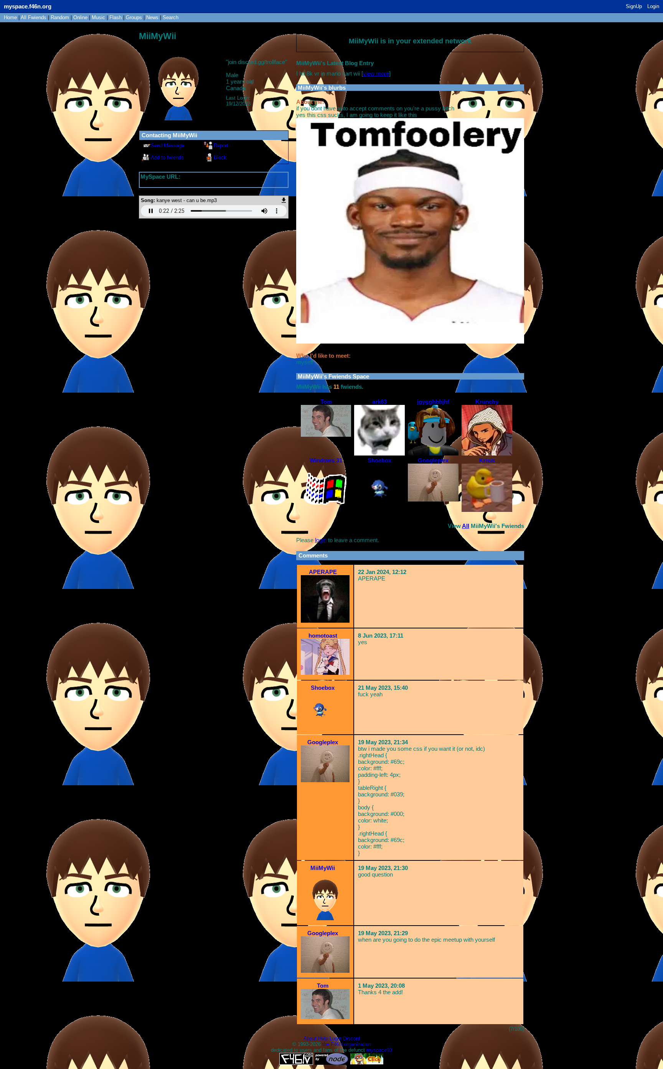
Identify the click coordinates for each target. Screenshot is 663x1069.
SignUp (634, 6)
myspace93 (379, 1050)
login (321, 540)
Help (323, 1038)
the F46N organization (346, 1044)
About (310, 1038)
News (152, 17)
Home (10, 17)
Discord (351, 1038)
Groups (134, 17)
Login (653, 6)
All (33, 17)
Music (98, 17)
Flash (115, 17)
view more (376, 73)
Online (80, 17)
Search (170, 17)
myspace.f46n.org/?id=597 (173, 183)
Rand (60, 17)
